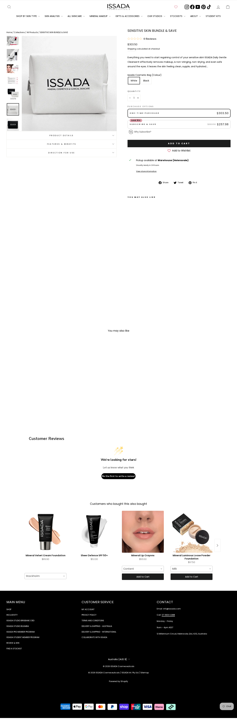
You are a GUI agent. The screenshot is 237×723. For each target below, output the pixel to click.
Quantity (134, 91)
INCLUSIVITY (12, 615)
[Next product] (217, 545)
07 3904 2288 (168, 615)
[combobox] (45, 576)
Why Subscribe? (142, 131)
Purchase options (141, 106)
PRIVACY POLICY (89, 615)
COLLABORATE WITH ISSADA (94, 637)
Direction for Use (61, 152)
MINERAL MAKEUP (99, 16)
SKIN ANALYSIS (52, 16)
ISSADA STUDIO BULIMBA (17, 626)
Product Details (61, 135)
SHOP (8, 609)
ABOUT (194, 16)
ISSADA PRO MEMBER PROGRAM (20, 632)
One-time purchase (144, 113)
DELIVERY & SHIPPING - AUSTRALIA (97, 626)
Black (146, 80)
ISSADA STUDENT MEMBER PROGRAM (22, 637)
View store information (146, 171)
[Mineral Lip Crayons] (143, 532)
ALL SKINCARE (75, 16)
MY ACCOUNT (88, 609)
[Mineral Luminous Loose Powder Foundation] (191, 532)
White (134, 80)
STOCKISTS (176, 16)
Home (9, 32)
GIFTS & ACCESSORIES (127, 16)
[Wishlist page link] (176, 7)
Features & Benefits (61, 144)
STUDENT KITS (213, 16)
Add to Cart (142, 576)
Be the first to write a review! (118, 476)
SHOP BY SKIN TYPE (26, 16)
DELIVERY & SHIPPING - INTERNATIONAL (99, 632)
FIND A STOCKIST (14, 648)
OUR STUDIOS (155, 16)
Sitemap (144, 672)
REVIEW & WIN (12, 643)
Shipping (132, 49)
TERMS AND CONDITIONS (93, 620)
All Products (33, 32)
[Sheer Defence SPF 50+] (94, 532)
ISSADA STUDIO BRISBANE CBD (20, 620)
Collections (19, 32)
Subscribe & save (143, 124)
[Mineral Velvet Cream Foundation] (45, 532)
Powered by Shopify (118, 681)
